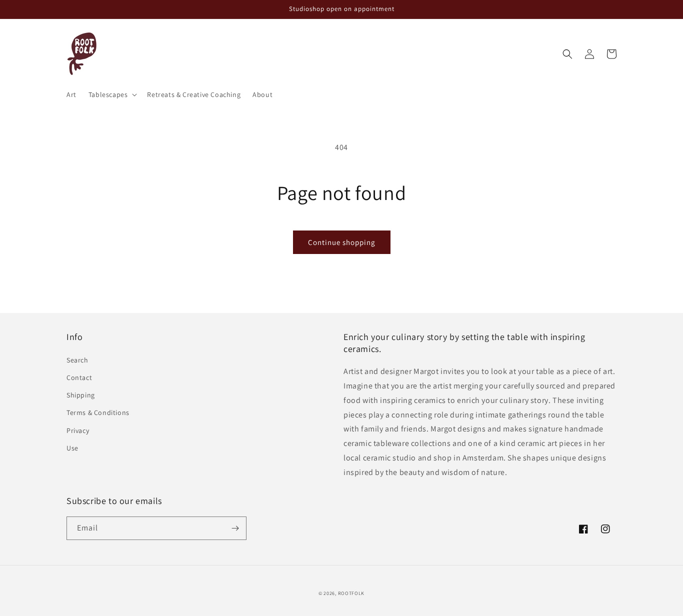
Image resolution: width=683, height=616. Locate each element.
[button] (112, 94)
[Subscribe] (235, 528)
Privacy (77, 430)
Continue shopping (342, 242)
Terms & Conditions (98, 412)
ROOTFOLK (351, 593)
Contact (79, 377)
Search (77, 360)
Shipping (80, 395)
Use (72, 448)
